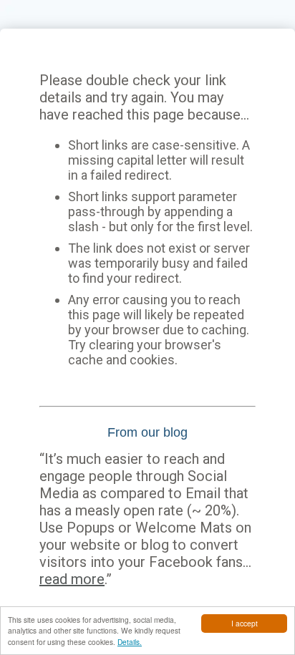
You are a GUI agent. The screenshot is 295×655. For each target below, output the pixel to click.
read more (72, 579)
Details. (129, 641)
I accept (244, 623)
